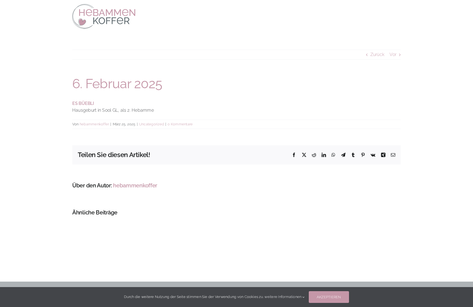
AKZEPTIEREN (329, 297)
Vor (393, 54)
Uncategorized (151, 124)
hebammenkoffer (94, 124)
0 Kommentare (180, 124)
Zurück (377, 54)
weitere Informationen (283, 297)
